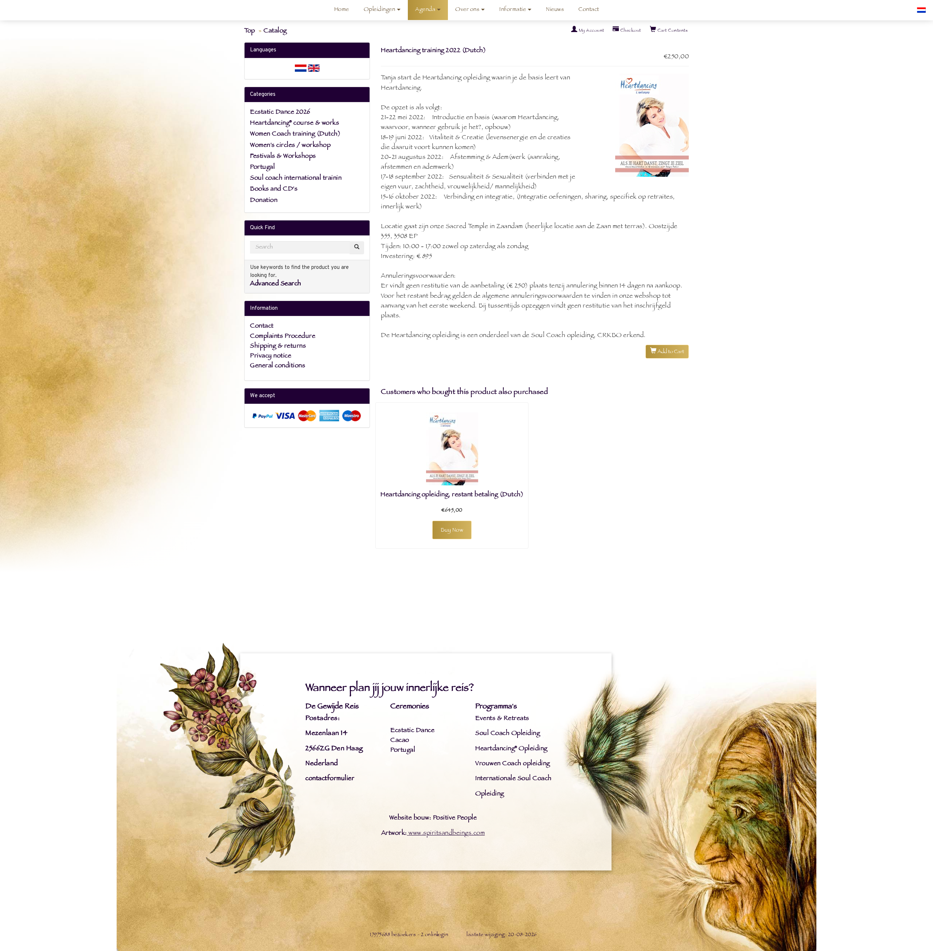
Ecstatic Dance (412, 731)
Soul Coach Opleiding (507, 734)
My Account (590, 31)
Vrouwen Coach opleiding (512, 764)
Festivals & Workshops (283, 156)
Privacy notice (270, 356)
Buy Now (452, 531)
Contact (588, 10)
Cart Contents (672, 31)
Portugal (262, 167)
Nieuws (555, 10)
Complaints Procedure (282, 336)
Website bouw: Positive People (433, 818)
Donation (263, 201)
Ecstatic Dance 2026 (280, 112)
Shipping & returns (278, 346)
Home (341, 10)
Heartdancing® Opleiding (511, 749)
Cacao (399, 740)
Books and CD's (273, 189)
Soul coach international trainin (295, 178)
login (443, 935)
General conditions (277, 366)
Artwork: (394, 833)
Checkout (630, 31)
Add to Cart (670, 352)
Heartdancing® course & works (294, 123)
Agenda (425, 10)
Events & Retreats (502, 719)
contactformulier (329, 779)
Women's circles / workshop (290, 145)
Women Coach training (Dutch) (295, 134)
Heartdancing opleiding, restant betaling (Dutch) (451, 495)
